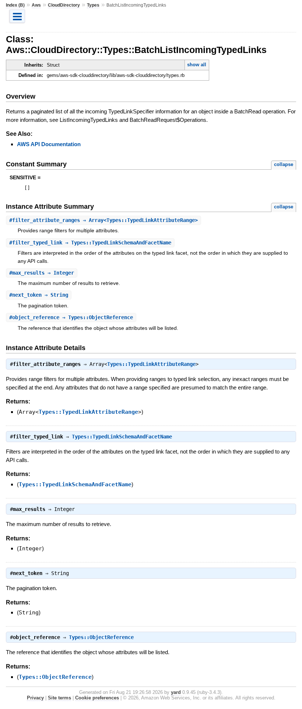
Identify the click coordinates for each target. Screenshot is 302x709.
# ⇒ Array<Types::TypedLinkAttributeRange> (103, 220)
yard (176, 692)
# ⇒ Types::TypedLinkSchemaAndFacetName (90, 243)
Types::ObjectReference (101, 637)
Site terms (59, 698)
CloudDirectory (64, 5)
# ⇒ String (38, 295)
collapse (283, 164)
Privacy (35, 698)
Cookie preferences (97, 698)
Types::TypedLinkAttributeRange (151, 364)
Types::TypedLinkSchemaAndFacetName (122, 437)
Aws (36, 5)
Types (93, 5)
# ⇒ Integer (41, 273)
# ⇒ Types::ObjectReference (71, 317)
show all (196, 64)
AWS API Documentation (49, 144)
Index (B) (15, 5)
